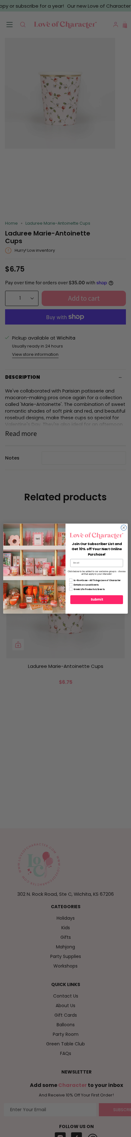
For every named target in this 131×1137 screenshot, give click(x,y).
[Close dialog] (124, 527)
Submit (97, 599)
